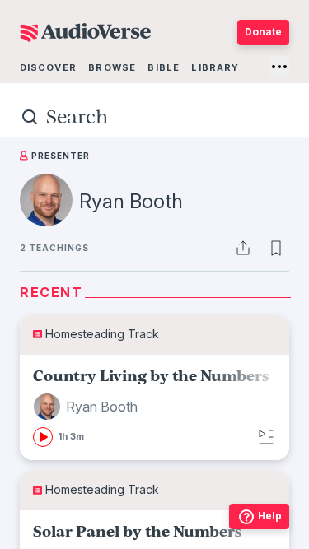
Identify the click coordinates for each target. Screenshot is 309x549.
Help (270, 515)
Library (215, 67)
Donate (263, 32)
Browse (112, 67)
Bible (163, 67)
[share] (243, 248)
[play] (43, 437)
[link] (154, 408)
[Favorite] (276, 248)
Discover (48, 67)
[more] (279, 67)
